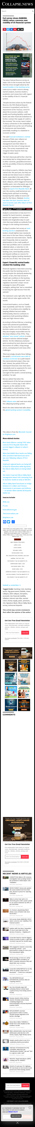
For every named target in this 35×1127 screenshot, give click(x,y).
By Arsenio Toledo (20, 943)
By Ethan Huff (19, 895)
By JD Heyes (19, 884)
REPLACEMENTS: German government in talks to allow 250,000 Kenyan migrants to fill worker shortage (19, 1013)
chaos (28, 591)
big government (13, 591)
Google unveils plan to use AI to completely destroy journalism (20, 1041)
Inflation (6, 598)
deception (23, 594)
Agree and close (16, 1116)
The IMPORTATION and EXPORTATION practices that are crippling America (20, 979)
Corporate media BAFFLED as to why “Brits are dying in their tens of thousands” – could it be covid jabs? (21, 970)
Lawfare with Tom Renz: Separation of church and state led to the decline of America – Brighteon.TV (20, 930)
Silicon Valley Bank (24, 603)
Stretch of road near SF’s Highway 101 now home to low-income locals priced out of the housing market (21, 1068)
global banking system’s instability (18, 410)
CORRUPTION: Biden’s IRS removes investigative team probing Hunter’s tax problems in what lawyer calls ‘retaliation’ (21, 879)
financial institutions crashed (19, 137)
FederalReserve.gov (10, 510)
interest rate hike (16, 598)
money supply (12, 601)
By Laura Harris (20, 1036)
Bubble (22, 591)
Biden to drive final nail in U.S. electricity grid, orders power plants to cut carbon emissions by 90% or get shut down (21, 901)
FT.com (5, 506)
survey (5, 605)
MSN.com (6, 502)
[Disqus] (17, 741)
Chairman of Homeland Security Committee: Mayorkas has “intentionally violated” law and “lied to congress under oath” (21, 1050)
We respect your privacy (26, 1096)
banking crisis (19, 589)
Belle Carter (15, 26)
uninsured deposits (15, 605)
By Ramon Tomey (20, 1044)
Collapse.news (11, 401)
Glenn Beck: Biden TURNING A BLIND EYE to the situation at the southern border (20, 1023)
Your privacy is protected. (11, 638)
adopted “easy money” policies (14, 336)
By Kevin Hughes (20, 934)
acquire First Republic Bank (19, 189)
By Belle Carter (20, 925)
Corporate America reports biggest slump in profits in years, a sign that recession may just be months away (21, 939)
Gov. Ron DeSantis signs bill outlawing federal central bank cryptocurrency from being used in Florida (20, 989)
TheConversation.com (10, 514)
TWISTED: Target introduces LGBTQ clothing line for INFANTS (20, 1059)
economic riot (8, 596)
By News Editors (20, 1055)
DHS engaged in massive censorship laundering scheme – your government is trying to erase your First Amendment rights (21, 949)
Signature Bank (11, 603)
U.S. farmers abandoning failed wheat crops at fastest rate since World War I (20, 911)
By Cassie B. (19, 1018)
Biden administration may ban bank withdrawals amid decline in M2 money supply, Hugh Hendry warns (20, 1032)
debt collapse (14, 594)
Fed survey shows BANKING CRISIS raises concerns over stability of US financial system (21, 921)
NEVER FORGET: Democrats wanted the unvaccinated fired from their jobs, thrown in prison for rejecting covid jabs (20, 890)
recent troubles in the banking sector (16, 87)
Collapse (6, 594)
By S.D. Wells (19, 983)
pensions (26, 601)
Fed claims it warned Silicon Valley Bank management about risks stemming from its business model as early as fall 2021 (17, 477)
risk (4, 603)
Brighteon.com (8, 517)
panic (20, 601)
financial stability (19, 596)
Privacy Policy (13, 1112)
